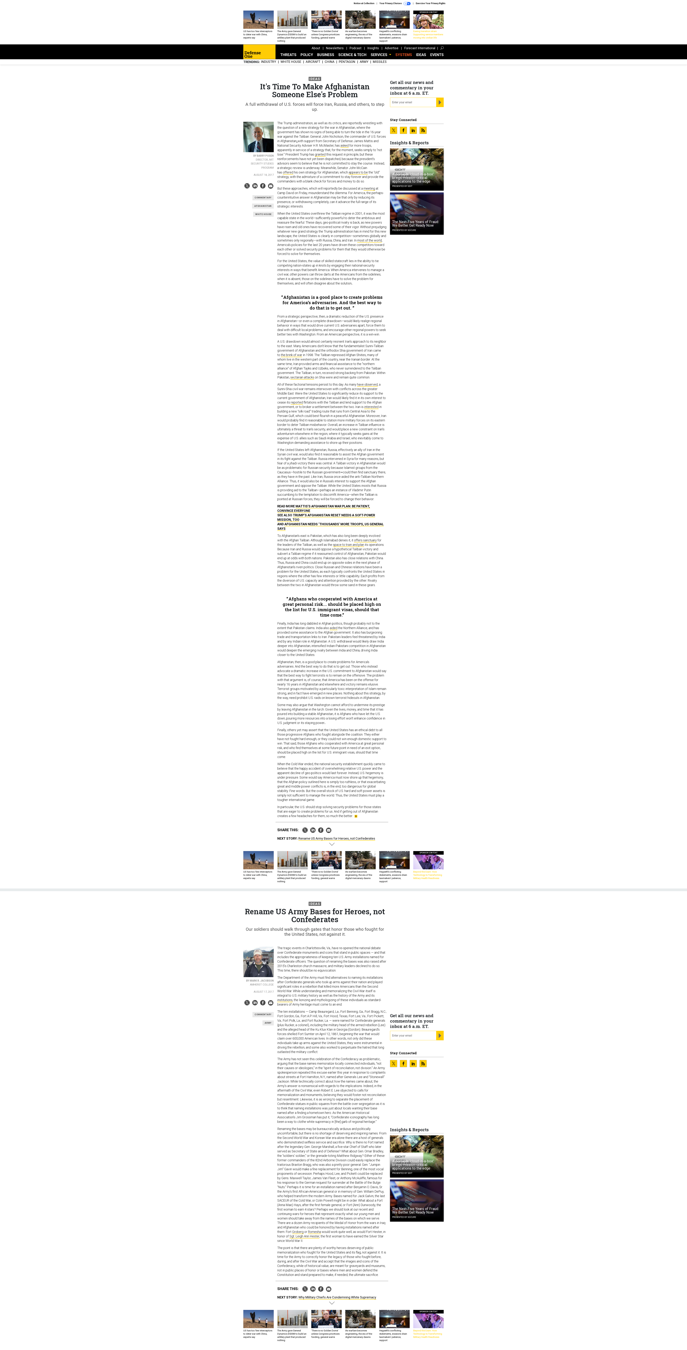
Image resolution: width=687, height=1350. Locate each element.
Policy (307, 55)
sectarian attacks (302, 377)
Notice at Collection (364, 3)
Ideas (421, 55)
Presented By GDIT (402, 186)
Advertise (391, 48)
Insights (373, 48)
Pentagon (347, 62)
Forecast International (419, 48)
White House (291, 62)
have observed (367, 384)
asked (344, 145)
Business (325, 55)
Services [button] (379, 55)
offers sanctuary (365, 540)
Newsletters (335, 48)
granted (320, 154)
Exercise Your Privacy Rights (430, 3)
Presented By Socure (404, 230)
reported (297, 402)
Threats (288, 55)
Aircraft (313, 62)
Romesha (314, 1232)
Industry (268, 62)
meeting (369, 188)
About (316, 48)
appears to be (358, 172)
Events (437, 55)
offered (288, 172)
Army (364, 62)
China (329, 62)
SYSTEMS (403, 55)
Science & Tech (352, 55)
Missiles (380, 62)
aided (333, 628)
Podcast (355, 48)
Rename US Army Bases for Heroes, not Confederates (336, 838)
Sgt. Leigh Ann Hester (304, 1236)
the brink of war (291, 355)
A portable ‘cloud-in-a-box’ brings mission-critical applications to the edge (413, 177)
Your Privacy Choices (390, 3)
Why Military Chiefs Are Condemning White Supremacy (337, 1297)
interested (371, 407)
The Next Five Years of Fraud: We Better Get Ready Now (415, 224)
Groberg (298, 1232)
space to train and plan (348, 545)
